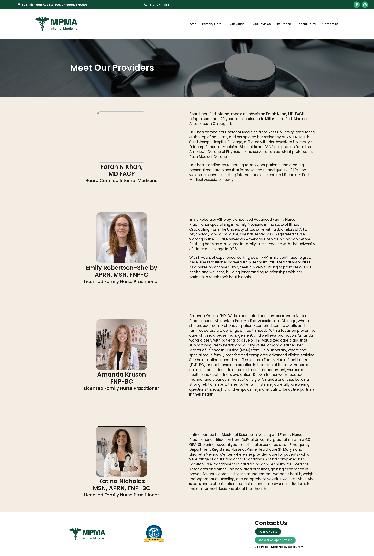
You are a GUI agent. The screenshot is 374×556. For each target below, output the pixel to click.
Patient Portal (306, 24)
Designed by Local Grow (287, 547)
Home (192, 24)
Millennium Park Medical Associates (279, 262)
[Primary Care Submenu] (224, 24)
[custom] (365, 4)
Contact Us (330, 24)
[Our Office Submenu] (247, 24)
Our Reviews (262, 24)
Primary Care (211, 24)
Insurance (284, 24)
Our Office (237, 24)
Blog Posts (261, 547)
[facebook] (357, 4)
